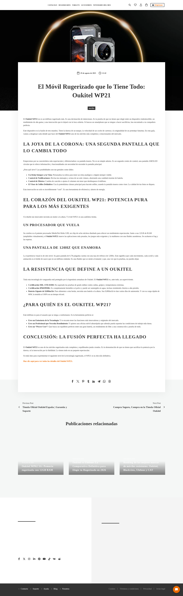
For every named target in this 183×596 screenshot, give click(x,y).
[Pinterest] (83, 381)
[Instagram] (29, 559)
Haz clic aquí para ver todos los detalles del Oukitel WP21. (48, 361)
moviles (91, 108)
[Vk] (54, 559)
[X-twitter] (24, 559)
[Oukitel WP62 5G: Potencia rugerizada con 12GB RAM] (41, 455)
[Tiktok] (49, 559)
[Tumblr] (88, 381)
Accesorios (86, 5)
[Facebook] (72, 381)
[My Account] (140, 5)
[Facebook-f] (19, 559)
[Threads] (109, 381)
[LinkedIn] (93, 381)
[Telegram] (99, 381)
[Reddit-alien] (59, 559)
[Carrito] (146, 5)
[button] (129, 5)
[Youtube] (44, 559)
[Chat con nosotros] (176, 589)
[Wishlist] (135, 5)
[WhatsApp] (104, 381)
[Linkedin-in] (34, 559)
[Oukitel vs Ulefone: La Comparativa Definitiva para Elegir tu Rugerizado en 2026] (91, 455)
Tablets (76, 5)
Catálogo (52, 5)
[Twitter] (77, 381)
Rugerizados (65, 5)
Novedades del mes (102, 5)
